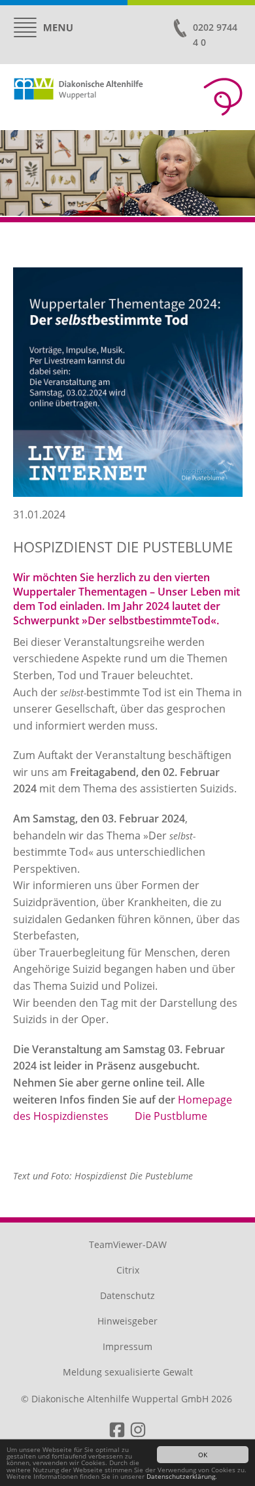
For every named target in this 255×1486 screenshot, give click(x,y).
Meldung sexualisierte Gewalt (128, 1372)
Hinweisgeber (127, 1321)
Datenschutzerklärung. (181, 1476)
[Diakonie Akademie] (223, 96)
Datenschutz (127, 1295)
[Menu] (43, 27)
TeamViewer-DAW (128, 1244)
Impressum (127, 1346)
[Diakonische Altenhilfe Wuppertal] (101, 93)
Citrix (127, 1270)
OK (202, 1454)
